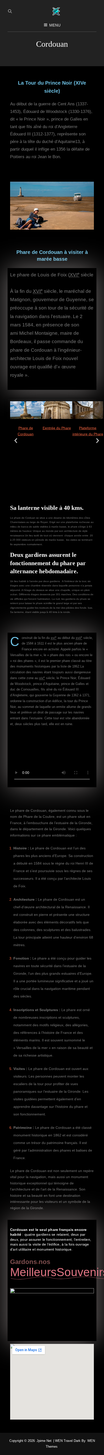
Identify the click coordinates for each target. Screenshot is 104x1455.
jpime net (44, 1441)
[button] (16, 440)
